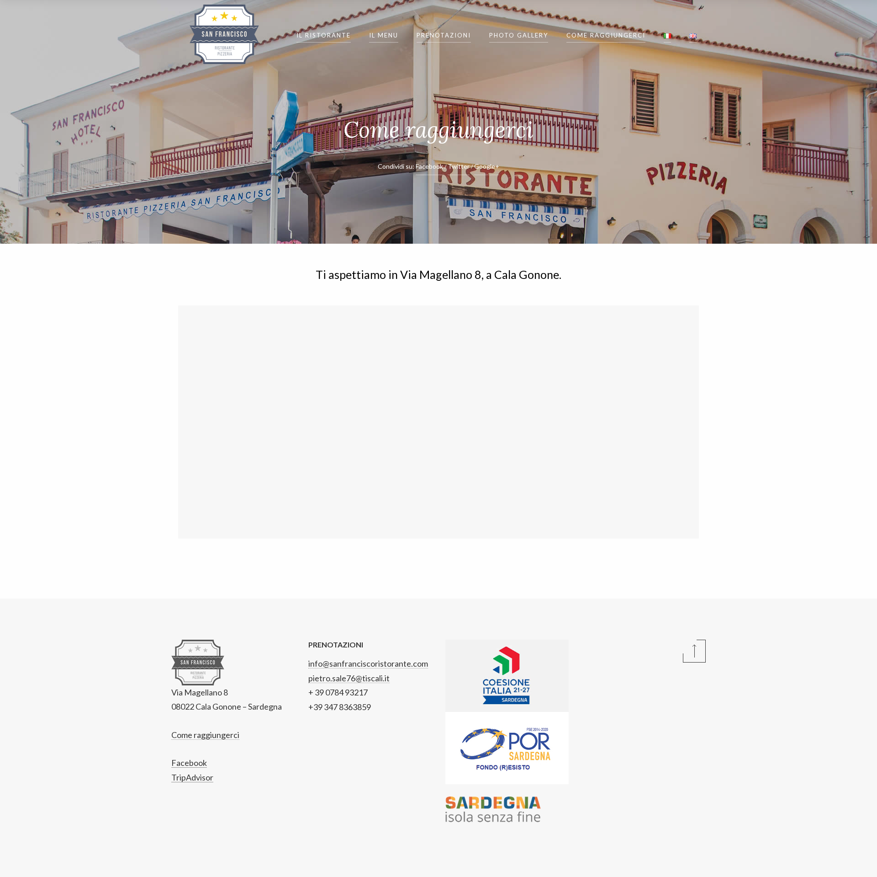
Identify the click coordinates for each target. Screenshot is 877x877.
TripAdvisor (192, 777)
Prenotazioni (444, 35)
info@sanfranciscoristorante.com (368, 663)
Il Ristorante (323, 35)
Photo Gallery (518, 35)
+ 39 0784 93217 (338, 692)
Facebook (429, 166)
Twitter (459, 166)
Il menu (383, 35)
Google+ (486, 166)
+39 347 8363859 (339, 707)
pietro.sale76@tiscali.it (349, 678)
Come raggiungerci (605, 35)
